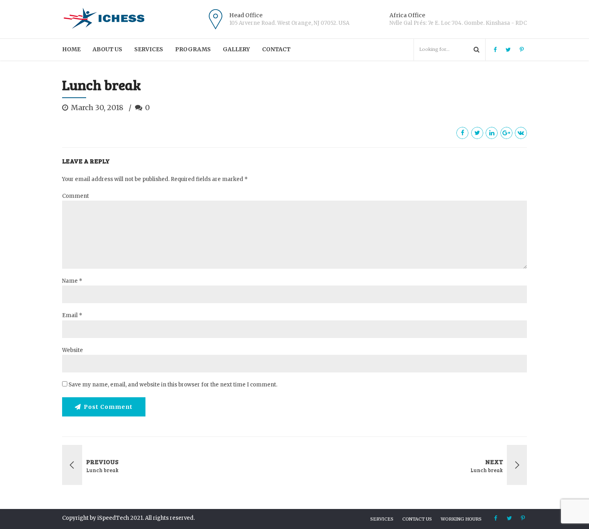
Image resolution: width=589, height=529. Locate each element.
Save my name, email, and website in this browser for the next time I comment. (173, 384)
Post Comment (108, 406)
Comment (75, 196)
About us (107, 49)
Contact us (417, 519)
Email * (72, 315)
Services (148, 49)
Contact (276, 49)
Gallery (236, 49)
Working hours (461, 519)
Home (71, 49)
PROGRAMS (193, 49)
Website (72, 350)
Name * (72, 281)
